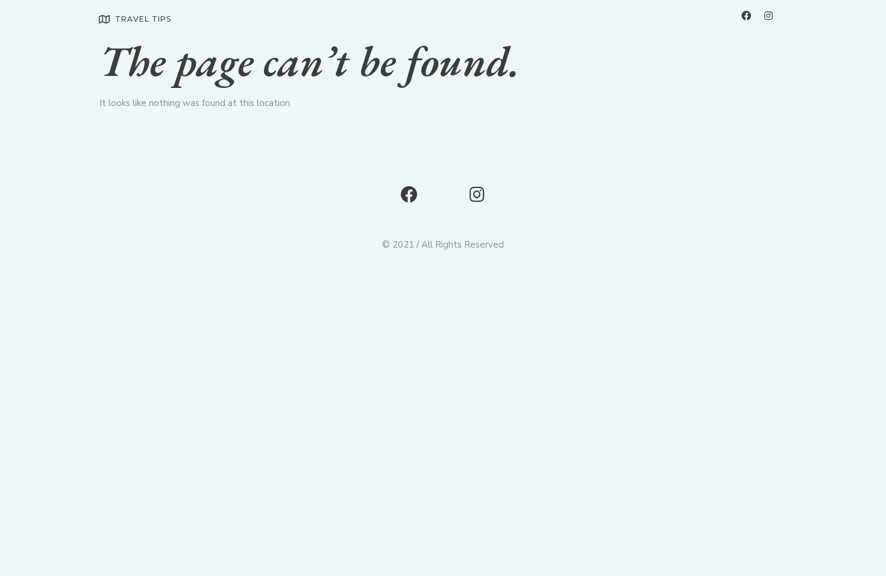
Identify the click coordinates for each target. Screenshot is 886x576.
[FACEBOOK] (746, 15)
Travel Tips (143, 18)
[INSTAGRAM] (768, 15)
